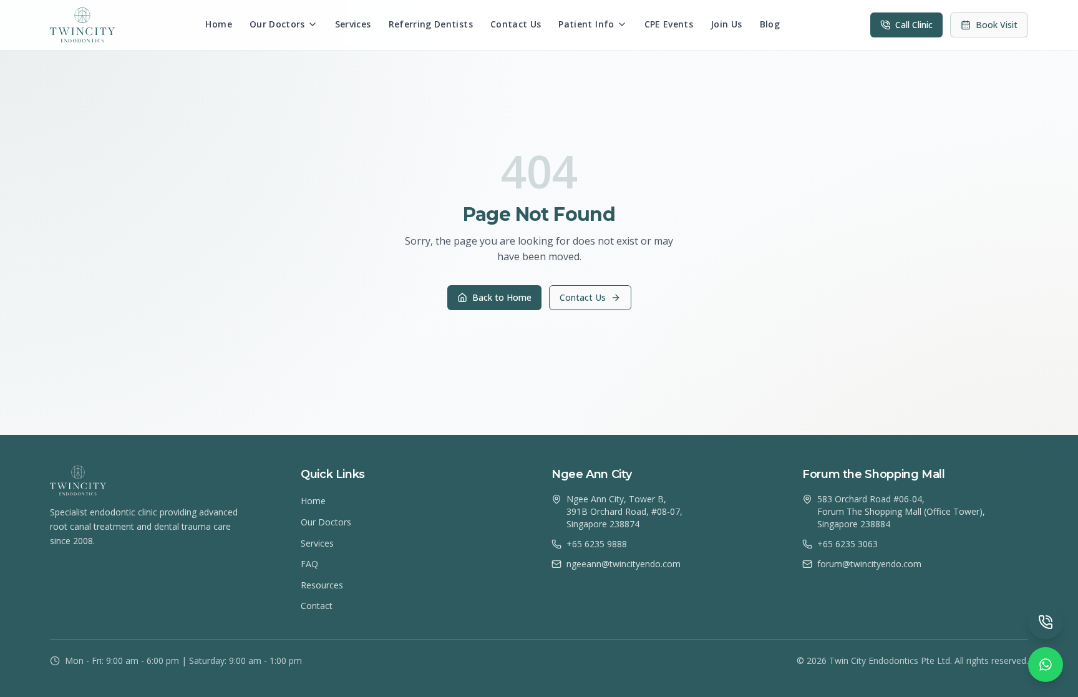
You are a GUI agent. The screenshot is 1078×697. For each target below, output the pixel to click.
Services (353, 24)
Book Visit (996, 25)
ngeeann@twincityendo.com (623, 564)
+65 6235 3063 (847, 544)
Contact (317, 606)
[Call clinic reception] (1045, 622)
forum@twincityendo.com (869, 564)
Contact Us (515, 24)
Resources (322, 585)
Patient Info (586, 24)
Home (218, 24)
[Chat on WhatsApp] (1045, 664)
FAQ (309, 564)
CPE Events (669, 24)
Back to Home (502, 297)
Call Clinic (914, 25)
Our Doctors (277, 24)
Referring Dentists (431, 24)
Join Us (726, 24)
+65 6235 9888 (596, 544)
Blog (770, 24)
